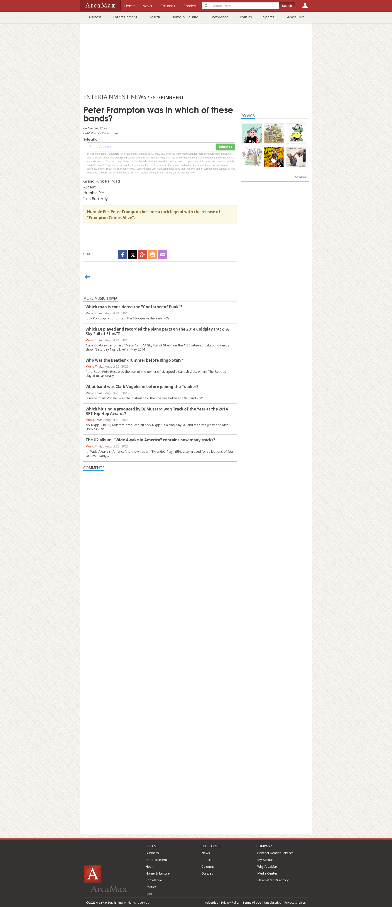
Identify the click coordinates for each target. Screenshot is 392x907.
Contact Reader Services (275, 853)
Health (154, 17)
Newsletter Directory (273, 880)
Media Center (267, 873)
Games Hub (295, 17)
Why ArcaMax (267, 866)
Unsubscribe (273, 902)
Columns (207, 866)
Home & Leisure (184, 17)
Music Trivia (110, 133)
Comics (206, 860)
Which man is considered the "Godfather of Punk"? (134, 306)
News (205, 853)
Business (94, 17)
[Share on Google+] (142, 254)
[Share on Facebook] (122, 254)
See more (300, 177)
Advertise (211, 902)
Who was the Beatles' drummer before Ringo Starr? (134, 360)
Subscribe (225, 146)
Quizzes (207, 873)
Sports (268, 17)
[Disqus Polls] (160, 528)
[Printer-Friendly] (152, 254)
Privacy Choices (295, 902)
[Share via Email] (162, 254)
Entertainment (125, 17)
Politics (246, 17)
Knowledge (219, 17)
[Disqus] (160, 644)
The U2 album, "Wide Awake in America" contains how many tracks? (150, 439)
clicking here (188, 172)
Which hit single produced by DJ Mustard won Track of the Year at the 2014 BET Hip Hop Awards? (157, 411)
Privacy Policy (230, 902)
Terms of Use (252, 902)
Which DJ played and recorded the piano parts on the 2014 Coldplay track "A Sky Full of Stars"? (157, 331)
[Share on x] (132, 254)
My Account (266, 860)
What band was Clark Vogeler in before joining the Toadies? (142, 386)
